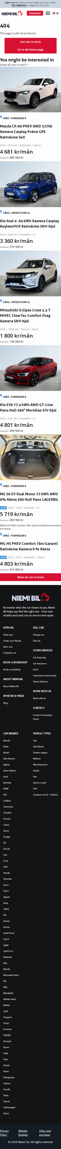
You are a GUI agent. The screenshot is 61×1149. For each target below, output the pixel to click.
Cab (35, 740)
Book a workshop (11, 669)
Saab (5, 1053)
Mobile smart (9, 999)
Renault (7, 1041)
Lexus (6, 939)
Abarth (6, 740)
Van (35, 776)
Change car (38, 634)
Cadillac (7, 800)
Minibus (37, 758)
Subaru (6, 1083)
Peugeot (7, 1017)
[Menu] (48, 13)
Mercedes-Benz (11, 975)
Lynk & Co (8, 951)
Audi (5, 776)
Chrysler (7, 812)
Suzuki (6, 1089)
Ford (5, 861)
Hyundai (7, 879)
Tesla (5, 1095)
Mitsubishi (8, 993)
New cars (8, 646)
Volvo (6, 1113)
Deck (35, 669)
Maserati (7, 957)
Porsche (7, 1029)
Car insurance (40, 663)
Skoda (6, 1065)
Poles (6, 1023)
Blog (5, 703)
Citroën (7, 818)
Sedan (36, 770)
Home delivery (40, 681)
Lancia (6, 927)
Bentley (7, 782)
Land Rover (9, 933)
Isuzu (6, 885)
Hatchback (38, 746)
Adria (5, 746)
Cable (6, 909)
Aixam (6, 752)
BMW (6, 788)
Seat (5, 1059)
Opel (5, 1011)
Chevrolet (8, 806)
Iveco (6, 891)
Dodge (6, 836)
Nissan (6, 1005)
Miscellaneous (40, 764)
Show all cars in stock (13, 64)
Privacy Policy (4, 1132)
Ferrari (6, 848)
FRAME (7, 1035)
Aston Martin (9, 770)
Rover (6, 1047)
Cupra (6, 824)
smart (6, 1071)
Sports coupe (39, 782)
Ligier (6, 945)
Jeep (5, 903)
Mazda (6, 969)
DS (4, 842)
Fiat (5, 855)
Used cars (8, 634)
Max (5, 963)
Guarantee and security (44, 675)
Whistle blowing (23, 1132)
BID (5, 794)
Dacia (6, 830)
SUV (35, 788)
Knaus (6, 921)
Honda (6, 873)
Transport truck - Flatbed (45, 794)
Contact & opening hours (42, 717)
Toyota (6, 1101)
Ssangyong (8, 1077)
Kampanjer (35, 13)
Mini (5, 987)
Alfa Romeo (9, 758)
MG (5, 981)
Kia (4, 915)
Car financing (39, 657)
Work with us (39, 698)
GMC (5, 867)
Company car (9, 652)
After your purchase (45, 1132)
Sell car (37, 640)
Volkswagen (9, 1107)
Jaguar (6, 897)
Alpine (6, 764)
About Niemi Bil (11, 686)
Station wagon (40, 752)
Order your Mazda (12, 640)
